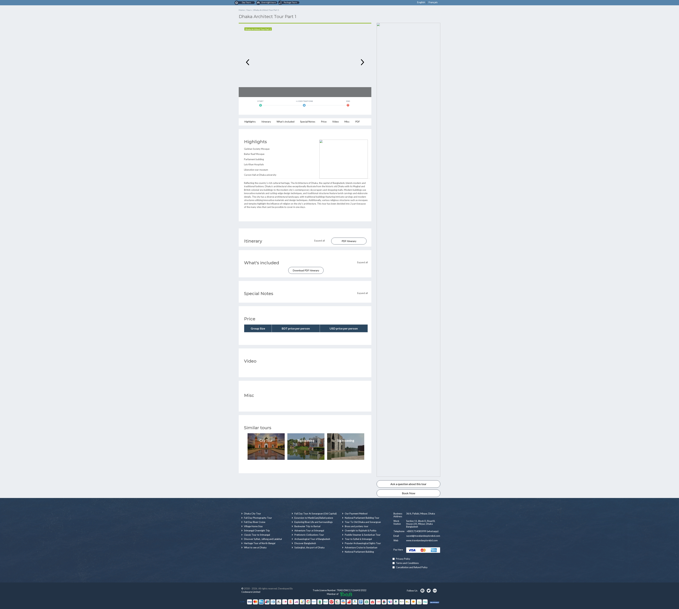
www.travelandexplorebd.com (422, 540)
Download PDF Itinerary (306, 270)
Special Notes (307, 121)
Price (324, 121)
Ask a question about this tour (408, 484)
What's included (285, 121)
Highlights (250, 121)
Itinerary (266, 121)
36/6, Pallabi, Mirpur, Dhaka (420, 513)
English (421, 2)
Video (335, 121)
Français (433, 2)
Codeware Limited (250, 591)
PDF (357, 121)
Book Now (408, 493)
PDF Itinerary (349, 241)
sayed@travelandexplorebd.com (423, 535)
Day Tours (246, 2)
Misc (347, 121)
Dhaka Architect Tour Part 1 (258, 29)
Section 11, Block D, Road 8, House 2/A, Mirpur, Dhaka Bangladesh (420, 524)
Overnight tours (268, 2)
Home (242, 10)
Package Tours (290, 2)
